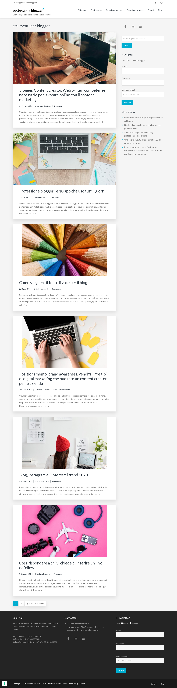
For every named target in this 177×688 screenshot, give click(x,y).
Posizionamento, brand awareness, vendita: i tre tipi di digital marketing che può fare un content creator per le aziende (63, 379)
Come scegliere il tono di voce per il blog (53, 282)
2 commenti (58, 106)
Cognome (126, 78)
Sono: (124, 60)
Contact (154, 684)
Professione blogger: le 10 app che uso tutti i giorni (62, 191)
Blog (162, 684)
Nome (124, 66)
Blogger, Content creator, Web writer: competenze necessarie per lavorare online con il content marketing (62, 95)
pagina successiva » (35, 604)
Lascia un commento (61, 389)
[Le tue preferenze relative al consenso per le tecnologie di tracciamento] (4, 683)
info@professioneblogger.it (78, 623)
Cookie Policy (73, 683)
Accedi (82, 683)
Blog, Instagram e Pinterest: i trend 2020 (53, 475)
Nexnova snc (31, 683)
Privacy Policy (61, 683)
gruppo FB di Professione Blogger (88, 627)
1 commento (54, 197)
